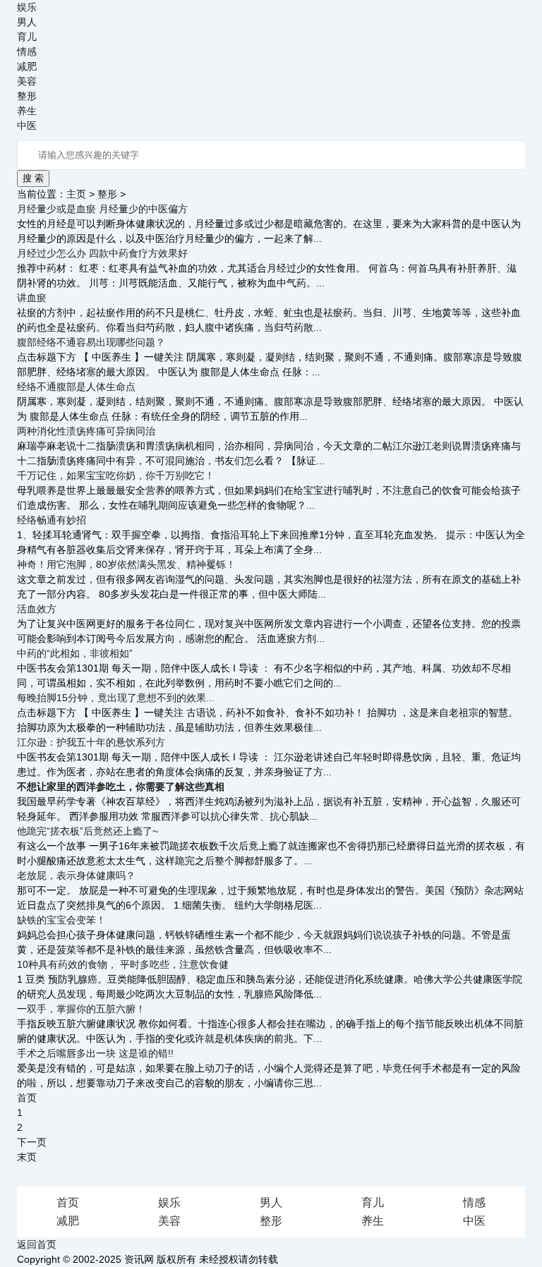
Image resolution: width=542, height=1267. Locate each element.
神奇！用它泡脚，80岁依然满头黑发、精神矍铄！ (126, 564)
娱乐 (27, 7)
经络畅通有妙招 (51, 520)
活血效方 (36, 608)
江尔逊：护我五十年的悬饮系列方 (91, 742)
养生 (27, 110)
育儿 (27, 36)
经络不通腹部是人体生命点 (76, 386)
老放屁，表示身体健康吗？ (76, 875)
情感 (27, 51)
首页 (67, 1202)
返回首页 (36, 1244)
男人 (27, 22)
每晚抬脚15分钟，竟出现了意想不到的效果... (116, 697)
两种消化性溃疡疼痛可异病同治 (86, 431)
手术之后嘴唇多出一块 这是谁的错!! (95, 1053)
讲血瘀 (32, 297)
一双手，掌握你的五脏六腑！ (81, 1008)
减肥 (27, 66)
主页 (76, 194)
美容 (27, 81)
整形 (27, 96)
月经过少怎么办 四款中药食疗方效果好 (102, 253)
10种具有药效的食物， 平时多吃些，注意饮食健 (123, 964)
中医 (27, 125)
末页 (27, 1157)
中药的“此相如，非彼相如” (75, 653)
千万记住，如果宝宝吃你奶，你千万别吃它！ (116, 475)
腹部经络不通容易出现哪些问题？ (91, 342)
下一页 (32, 1142)
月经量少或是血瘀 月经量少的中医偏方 (102, 208)
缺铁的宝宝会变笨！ (61, 920)
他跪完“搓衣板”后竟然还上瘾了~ (87, 831)
